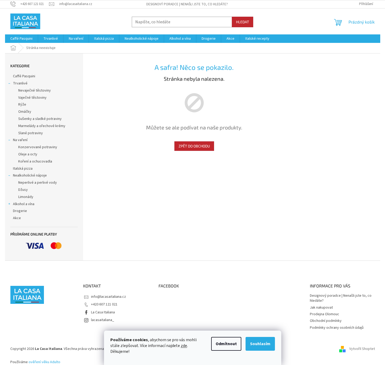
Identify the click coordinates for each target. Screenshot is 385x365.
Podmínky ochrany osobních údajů (337, 327)
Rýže (22, 104)
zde (184, 346)
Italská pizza (23, 168)
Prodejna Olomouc (324, 314)
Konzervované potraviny (37, 147)
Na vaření (20, 140)
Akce (17, 218)
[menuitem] (21, 38)
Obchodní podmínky (326, 320)
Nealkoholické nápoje (30, 175)
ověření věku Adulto (44, 362)
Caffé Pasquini (24, 76)
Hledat (242, 22)
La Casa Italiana (103, 312)
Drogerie (20, 211)
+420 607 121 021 (104, 304)
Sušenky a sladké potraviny (40, 118)
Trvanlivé (20, 83)
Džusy (23, 189)
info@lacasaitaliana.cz (108, 296)
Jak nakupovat (321, 307)
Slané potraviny (30, 133)
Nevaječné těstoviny (34, 90)
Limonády (25, 197)
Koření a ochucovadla (35, 161)
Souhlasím (260, 344)
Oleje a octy (27, 154)
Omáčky (24, 111)
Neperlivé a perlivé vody (37, 182)
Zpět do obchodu (194, 146)
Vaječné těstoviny (32, 97)
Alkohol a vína (23, 204)
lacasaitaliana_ (102, 320)
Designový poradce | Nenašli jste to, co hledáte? (187, 4)
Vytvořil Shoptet (362, 349)
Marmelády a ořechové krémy (41, 126)
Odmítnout (226, 344)
